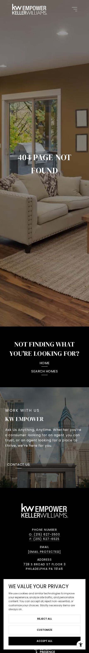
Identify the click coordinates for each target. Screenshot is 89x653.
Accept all (44, 641)
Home (45, 363)
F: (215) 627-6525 (45, 539)
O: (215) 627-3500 (44, 534)
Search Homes (44, 372)
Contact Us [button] (18, 465)
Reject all (44, 618)
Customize (44, 630)
